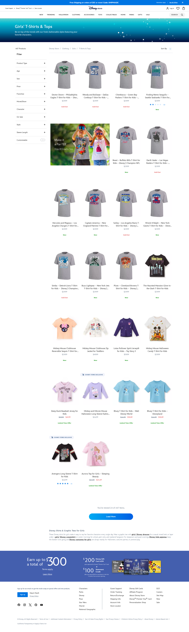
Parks (131, 15)
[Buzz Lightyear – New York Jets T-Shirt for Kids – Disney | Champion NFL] (95, 266)
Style (18, 125)
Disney (81, 595)
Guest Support (9, 8)
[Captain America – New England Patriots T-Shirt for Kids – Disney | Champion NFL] (95, 203)
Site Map (159, 595)
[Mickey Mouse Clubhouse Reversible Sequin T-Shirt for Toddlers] (64, 328)
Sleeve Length (22, 132)
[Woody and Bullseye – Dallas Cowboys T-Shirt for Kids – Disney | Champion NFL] (95, 75)
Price (18, 86)
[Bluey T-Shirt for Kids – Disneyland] (157, 391)
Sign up (22, 595)
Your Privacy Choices (112, 619)
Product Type (22, 63)
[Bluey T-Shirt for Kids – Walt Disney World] (126, 391)
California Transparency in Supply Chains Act (31, 624)
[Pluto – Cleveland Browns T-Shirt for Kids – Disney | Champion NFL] (126, 266)
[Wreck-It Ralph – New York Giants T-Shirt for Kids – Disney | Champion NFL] (157, 203)
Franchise (20, 94)
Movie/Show (21, 101)
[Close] (182, 3)
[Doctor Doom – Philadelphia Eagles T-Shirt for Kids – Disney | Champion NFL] (64, 75)
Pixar (81, 599)
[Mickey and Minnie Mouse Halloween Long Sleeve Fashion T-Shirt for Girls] (95, 391)
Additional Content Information (61, 619)
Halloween (63, 15)
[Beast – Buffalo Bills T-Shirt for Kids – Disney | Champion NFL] (126, 140)
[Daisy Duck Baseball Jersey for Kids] (64, 391)
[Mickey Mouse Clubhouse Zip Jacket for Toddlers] (95, 328)
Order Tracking (116, 592)
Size (18, 79)
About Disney (148, 619)
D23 (158, 588)
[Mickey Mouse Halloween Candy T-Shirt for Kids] (157, 328)
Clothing (76, 15)
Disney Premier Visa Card (23, 8)
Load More (111, 516)
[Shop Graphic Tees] (80, 144)
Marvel (81, 606)
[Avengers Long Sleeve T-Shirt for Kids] (64, 454)
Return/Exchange (117, 595)
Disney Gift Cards (136, 588)
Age (18, 71)
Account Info (115, 602)
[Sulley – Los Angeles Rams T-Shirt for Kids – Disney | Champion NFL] (126, 203)
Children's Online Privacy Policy (131, 619)
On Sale (20, 117)
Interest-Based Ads (162, 619)
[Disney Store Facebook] (18, 605)
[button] (42, 140)
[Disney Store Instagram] (24, 605)
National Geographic (87, 609)
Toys (100, 15)
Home (123, 15)
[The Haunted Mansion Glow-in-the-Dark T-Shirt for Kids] (157, 266)
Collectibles (111, 15)
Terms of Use (43, 619)
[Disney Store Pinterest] (35, 605)
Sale (148, 15)
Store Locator (38, 8)
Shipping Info (115, 599)
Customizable (22, 140)
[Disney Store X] (30, 605)
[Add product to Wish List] (77, 58)
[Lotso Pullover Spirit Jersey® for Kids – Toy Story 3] (126, 328)
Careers (159, 592)
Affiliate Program (136, 592)
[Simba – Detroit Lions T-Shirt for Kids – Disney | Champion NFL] (64, 266)
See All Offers (173, 2)
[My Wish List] (177, 8)
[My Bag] (183, 8)
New (41, 15)
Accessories (89, 15)
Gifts (140, 15)
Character (20, 109)
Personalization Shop (137, 602)
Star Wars (83, 602)
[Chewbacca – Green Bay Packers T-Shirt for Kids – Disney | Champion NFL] (126, 75)
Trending (51, 15)
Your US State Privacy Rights (94, 619)
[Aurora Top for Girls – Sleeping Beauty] (95, 454)
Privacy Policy (34, 596)
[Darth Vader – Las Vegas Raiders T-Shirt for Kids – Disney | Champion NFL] (157, 140)
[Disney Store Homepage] (95, 8)
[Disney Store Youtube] (41, 605)
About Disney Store (137, 595)
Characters (83, 588)
